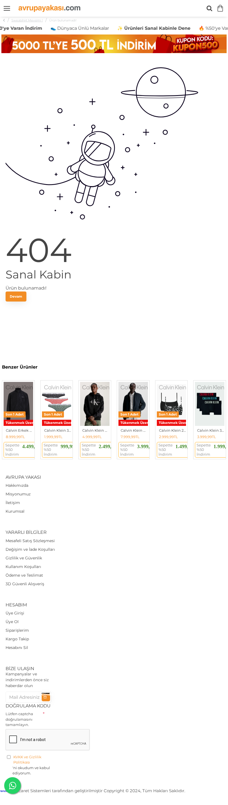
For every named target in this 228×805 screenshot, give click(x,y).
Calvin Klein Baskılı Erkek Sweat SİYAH (96, 430)
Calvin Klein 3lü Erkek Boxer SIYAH (210, 430)
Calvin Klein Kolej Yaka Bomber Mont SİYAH (134, 430)
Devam (16, 296)
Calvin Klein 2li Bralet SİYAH (172, 430)
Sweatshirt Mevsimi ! (27, 20)
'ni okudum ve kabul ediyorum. (31, 765)
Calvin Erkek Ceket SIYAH (19, 430)
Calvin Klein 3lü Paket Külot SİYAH (57, 430)
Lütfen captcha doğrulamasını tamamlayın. (19, 719)
